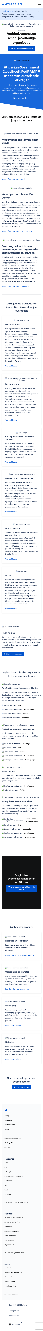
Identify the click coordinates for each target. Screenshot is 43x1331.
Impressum (13, 1320)
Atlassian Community (12, 1231)
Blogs (7, 1129)
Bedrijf (7, 1115)
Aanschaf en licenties (12, 1222)
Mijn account (9, 1245)
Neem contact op (21, 1087)
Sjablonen (8, 1226)
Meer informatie (20, 98)
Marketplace (9, 1240)
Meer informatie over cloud (13, 179)
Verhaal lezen (11, 366)
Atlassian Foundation (13, 1138)
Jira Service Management (14, 1176)
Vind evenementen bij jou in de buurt (21, 888)
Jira (6, 1167)
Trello (6, 1190)
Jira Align (8, 1172)
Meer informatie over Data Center (16, 231)
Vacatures (8, 1120)
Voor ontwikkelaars (11, 1281)
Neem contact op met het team (18, 955)
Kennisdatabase (11, 1235)
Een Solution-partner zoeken (17, 989)
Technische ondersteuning (14, 1217)
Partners (8, 1268)
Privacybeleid (14, 1311)
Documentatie (10, 1277)
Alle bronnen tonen (11, 1294)
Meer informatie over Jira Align (14, 286)
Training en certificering (13, 1272)
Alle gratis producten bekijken (15, 1202)
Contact (8, 1147)
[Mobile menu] (39, 4)
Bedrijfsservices (10, 1286)
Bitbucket (8, 1194)
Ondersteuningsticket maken (15, 1253)
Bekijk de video (8, 11)
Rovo (6, 1162)
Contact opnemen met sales (21, 48)
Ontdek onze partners (13, 654)
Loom (6, 1185)
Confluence (9, 1181)
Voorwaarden (14, 1315)
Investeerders (10, 1134)
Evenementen (10, 1125)
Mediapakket (9, 1143)
